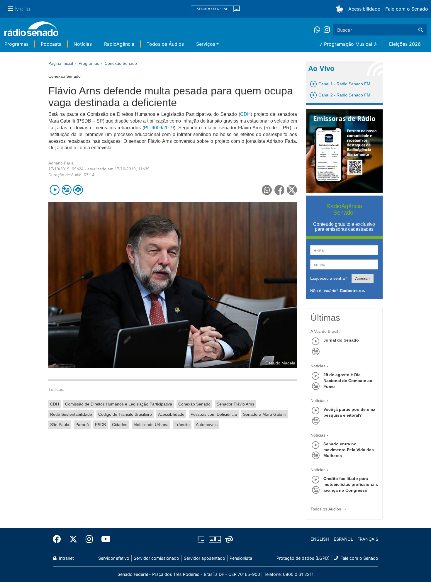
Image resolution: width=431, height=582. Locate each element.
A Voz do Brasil (324, 331)
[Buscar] (421, 30)
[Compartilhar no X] (292, 190)
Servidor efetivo (113, 558)
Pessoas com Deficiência (214, 414)
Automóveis (207, 424)
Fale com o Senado (406, 9)
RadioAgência (119, 44)
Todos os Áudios (165, 44)
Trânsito (182, 424)
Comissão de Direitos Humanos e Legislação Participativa (118, 404)
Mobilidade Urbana (151, 424)
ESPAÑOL (343, 539)
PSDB (100, 424)
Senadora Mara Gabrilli (264, 414)
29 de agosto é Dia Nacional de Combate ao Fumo (347, 380)
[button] (341, 9)
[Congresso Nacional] (214, 539)
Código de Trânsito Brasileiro (125, 414)
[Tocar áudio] (54, 189)
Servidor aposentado (204, 558)
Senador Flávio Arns (235, 404)
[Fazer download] (78, 189)
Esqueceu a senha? (328, 278)
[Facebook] (59, 539)
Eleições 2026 (405, 44)
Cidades (119, 424)
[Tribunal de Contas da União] (228, 539)
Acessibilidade (364, 9)
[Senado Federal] (215, 9)
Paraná (82, 424)
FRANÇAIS (367, 539)
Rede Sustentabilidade (71, 414)
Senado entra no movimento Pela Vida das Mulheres (348, 450)
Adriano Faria (61, 163)
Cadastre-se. (352, 290)
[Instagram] (327, 30)
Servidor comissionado (156, 558)
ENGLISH (319, 539)
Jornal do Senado (341, 340)
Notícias (83, 44)
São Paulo (59, 424)
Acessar (362, 278)
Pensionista (241, 558)
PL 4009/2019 (159, 127)
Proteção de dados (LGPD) (303, 558)
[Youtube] (104, 539)
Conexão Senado (194, 404)
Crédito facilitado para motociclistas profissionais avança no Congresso (350, 484)
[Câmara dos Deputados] (202, 539)
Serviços (205, 44)
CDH (245, 114)
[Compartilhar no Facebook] (279, 189)
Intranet (66, 558)
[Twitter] (73, 539)
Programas (16, 44)
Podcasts (51, 44)
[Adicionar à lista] (66, 189)
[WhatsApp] (319, 30)
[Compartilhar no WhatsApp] (267, 189)
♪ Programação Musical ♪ (348, 44)
